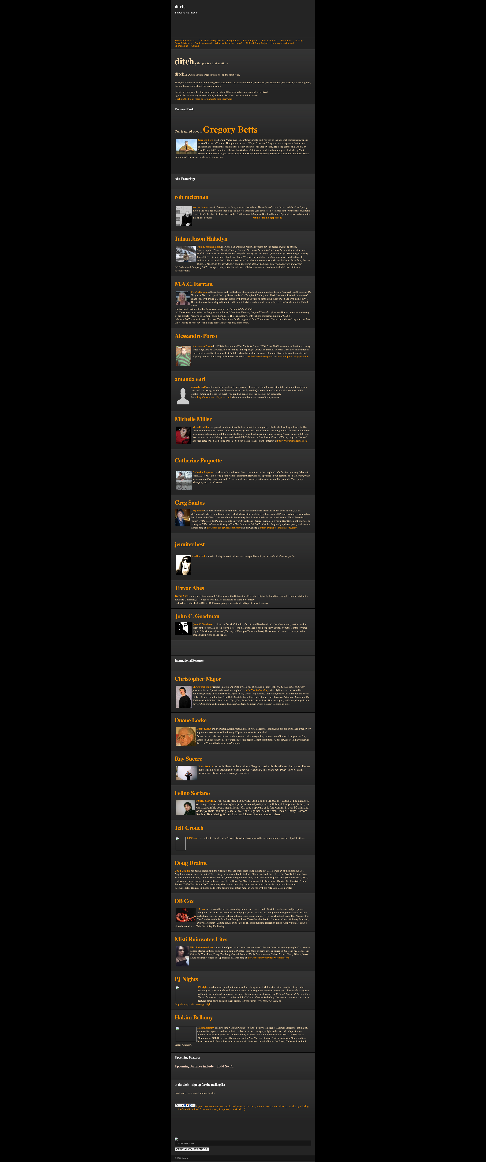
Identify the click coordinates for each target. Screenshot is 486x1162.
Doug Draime (191, 862)
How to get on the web (282, 43)
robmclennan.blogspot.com (267, 217)
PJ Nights (203, 987)
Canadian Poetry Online (211, 40)
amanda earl (190, 378)
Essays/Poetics (269, 40)
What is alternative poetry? (228, 43)
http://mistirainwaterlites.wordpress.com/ (269, 957)
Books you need (203, 43)
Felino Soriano (205, 800)
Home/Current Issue (185, 40)
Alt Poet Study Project (257, 43)
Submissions (181, 46)
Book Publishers (183, 43)
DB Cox (201, 909)
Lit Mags (299, 40)
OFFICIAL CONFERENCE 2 (191, 1149)
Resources (286, 40)
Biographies (233, 40)
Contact (195, 46)
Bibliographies (250, 40)
